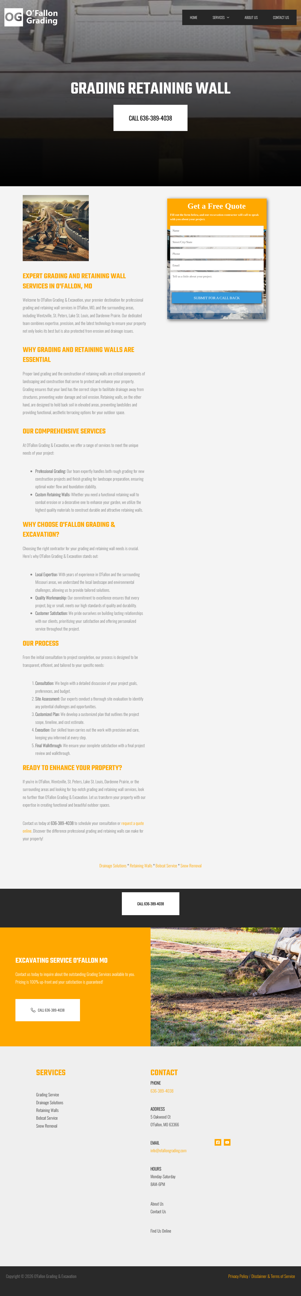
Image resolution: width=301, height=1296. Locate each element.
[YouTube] (227, 1142)
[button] (150, 118)
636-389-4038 (161, 1091)
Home (193, 17)
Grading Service (47, 1094)
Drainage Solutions (112, 865)
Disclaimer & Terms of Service (273, 1276)
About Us (251, 17)
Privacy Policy (238, 1276)
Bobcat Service (166, 865)
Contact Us (281, 17)
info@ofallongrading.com (168, 1150)
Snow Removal (191, 865)
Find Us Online (160, 1231)
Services (219, 17)
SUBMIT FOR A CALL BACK (217, 298)
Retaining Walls (141, 865)
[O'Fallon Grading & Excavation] (31, 16)
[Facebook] (218, 1142)
